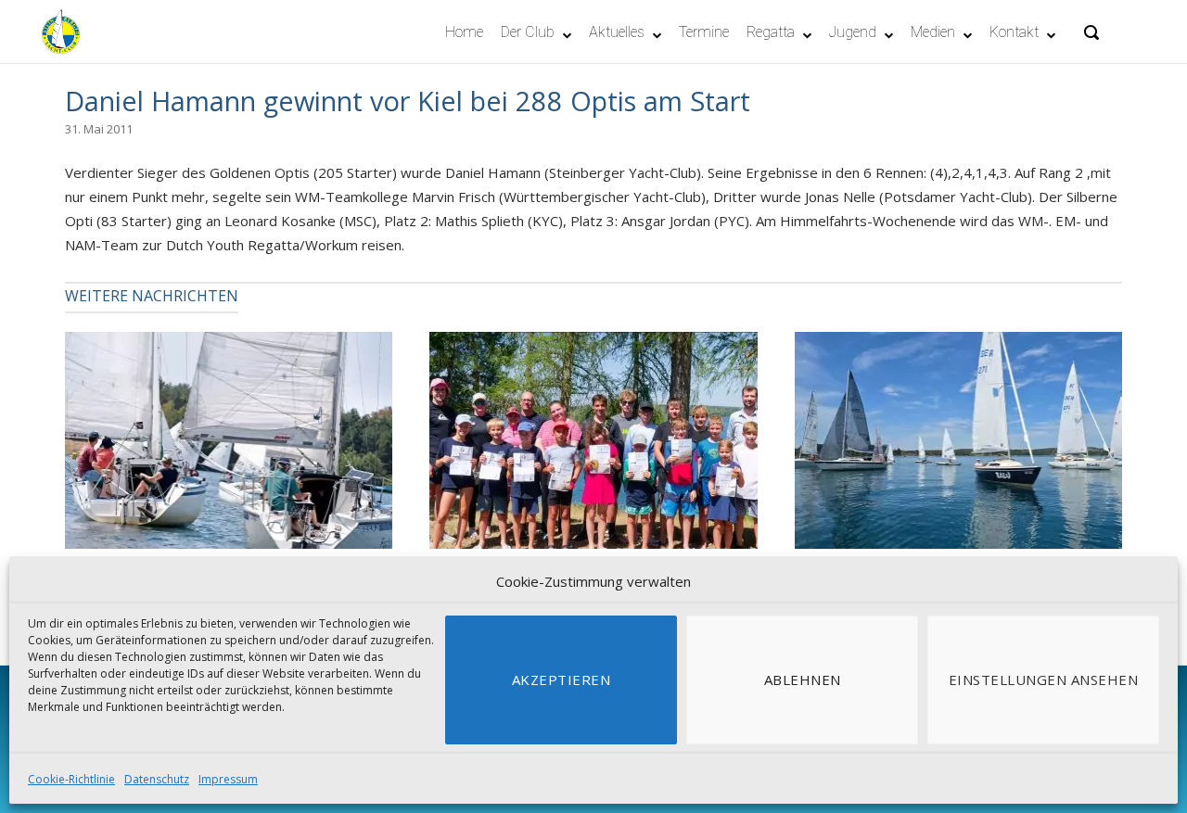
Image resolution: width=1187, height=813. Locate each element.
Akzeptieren (561, 679)
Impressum (228, 779)
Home (464, 32)
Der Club (528, 32)
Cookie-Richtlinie (71, 779)
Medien (933, 32)
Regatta (771, 32)
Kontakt (1014, 32)
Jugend (852, 32)
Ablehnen (802, 679)
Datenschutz (156, 779)
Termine (704, 32)
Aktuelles (617, 32)
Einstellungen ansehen (1044, 679)
